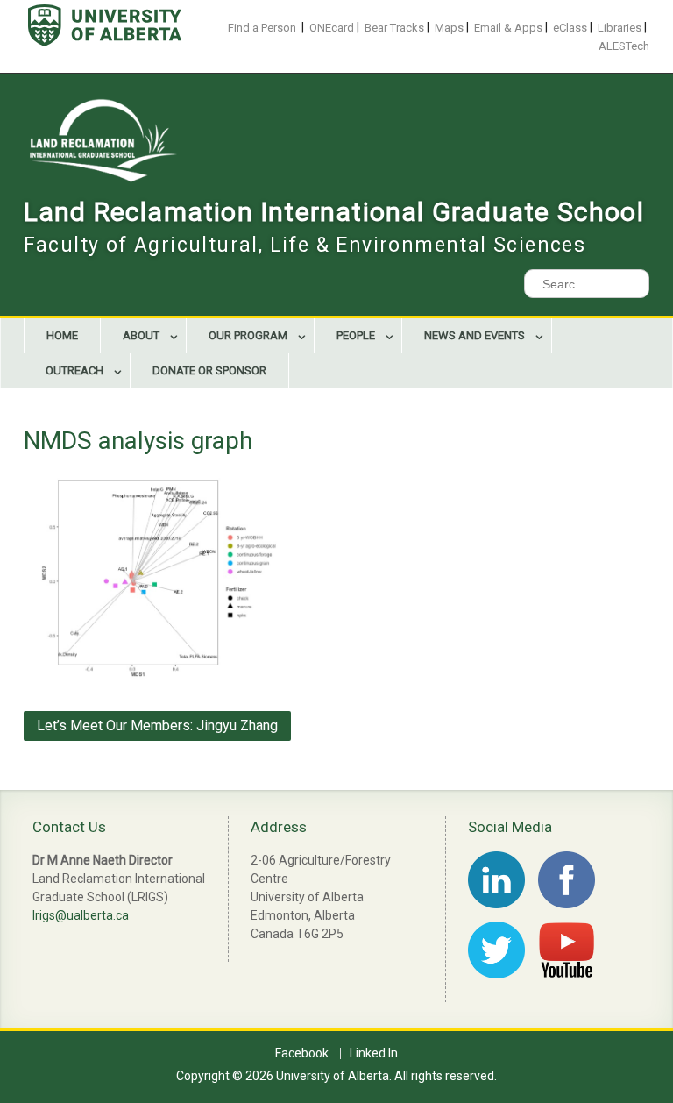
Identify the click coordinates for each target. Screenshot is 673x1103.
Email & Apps (508, 27)
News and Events (474, 335)
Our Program (248, 335)
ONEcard (331, 27)
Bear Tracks (394, 27)
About (141, 335)
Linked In (374, 1053)
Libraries (619, 27)
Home (62, 335)
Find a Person (262, 27)
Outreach (74, 370)
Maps (449, 27)
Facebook (302, 1053)
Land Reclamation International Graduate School (334, 211)
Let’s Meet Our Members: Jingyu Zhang (157, 725)
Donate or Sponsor (209, 370)
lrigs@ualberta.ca (80, 915)
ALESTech (624, 46)
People (355, 335)
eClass (570, 27)
